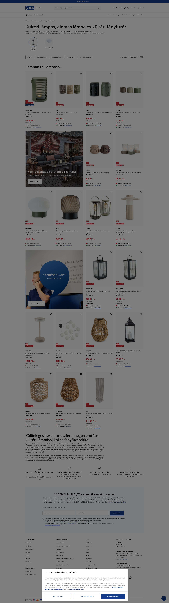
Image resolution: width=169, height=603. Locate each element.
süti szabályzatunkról (76, 589)
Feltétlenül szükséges (87, 596)
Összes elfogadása (113, 596)
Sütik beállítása (58, 596)
